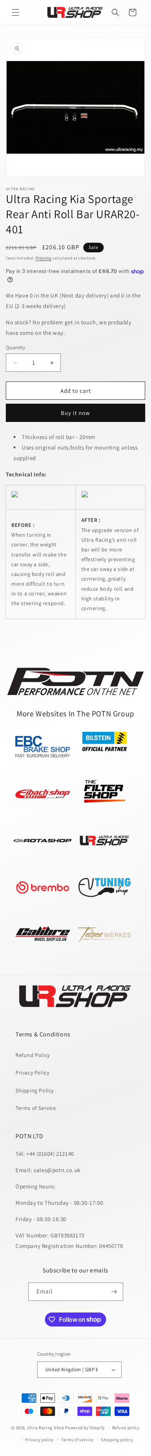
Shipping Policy (34, 1090)
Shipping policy (117, 1439)
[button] (15, 12)
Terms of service (77, 1439)
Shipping (43, 258)
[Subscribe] (114, 1292)
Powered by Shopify (85, 1427)
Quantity (15, 347)
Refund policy (126, 1427)
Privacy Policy (32, 1072)
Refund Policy (32, 1055)
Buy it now (75, 412)
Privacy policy (39, 1439)
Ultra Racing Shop (45, 1427)
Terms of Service (35, 1107)
